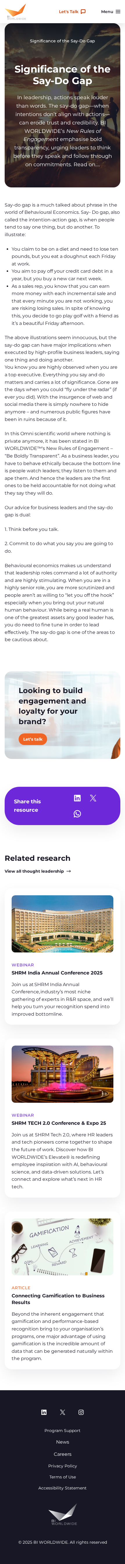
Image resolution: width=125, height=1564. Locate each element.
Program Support (62, 1430)
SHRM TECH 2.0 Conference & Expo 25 (60, 1123)
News (62, 1442)
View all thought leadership (34, 871)
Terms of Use (62, 1477)
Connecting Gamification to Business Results (58, 1299)
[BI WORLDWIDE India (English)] (15, 11)
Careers (63, 1454)
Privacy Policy (62, 1466)
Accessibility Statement (62, 1488)
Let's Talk (68, 11)
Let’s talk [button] (32, 739)
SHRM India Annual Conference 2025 (57, 973)
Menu (107, 11)
